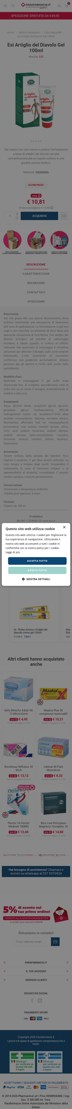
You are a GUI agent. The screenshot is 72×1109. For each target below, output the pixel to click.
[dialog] (36, 554)
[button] (36, 579)
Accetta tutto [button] (37, 560)
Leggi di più (13, 552)
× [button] (64, 527)
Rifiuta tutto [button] (37, 570)
